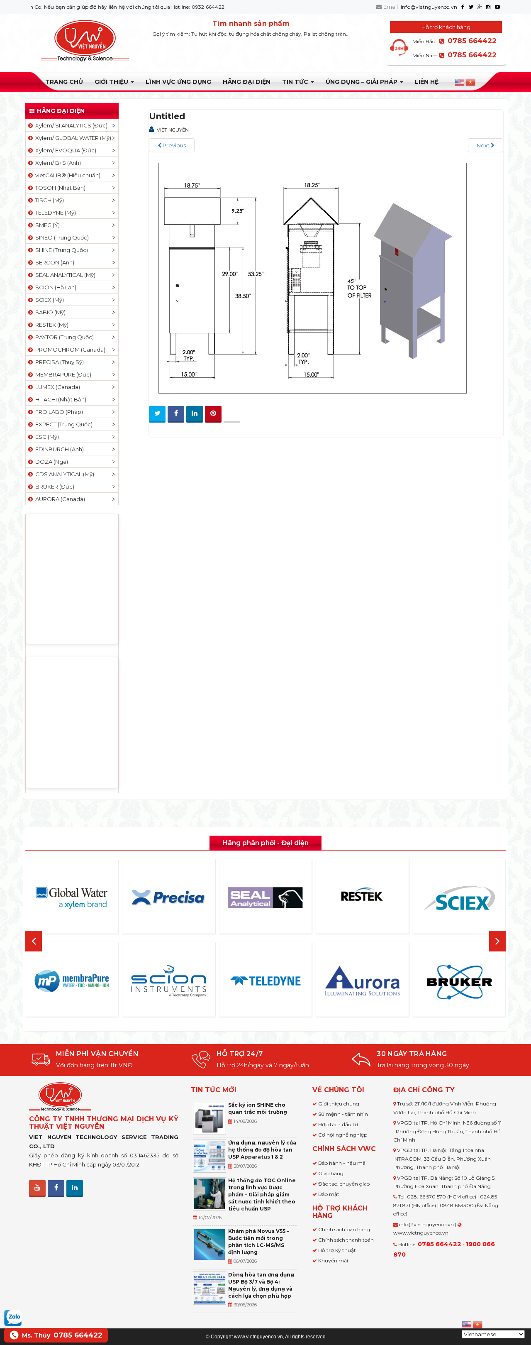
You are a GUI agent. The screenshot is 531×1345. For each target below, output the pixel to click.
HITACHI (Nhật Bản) (59, 399)
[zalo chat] (13, 1317)
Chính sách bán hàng (344, 1229)
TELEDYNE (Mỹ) (54, 212)
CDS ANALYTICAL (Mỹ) (63, 474)
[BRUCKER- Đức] (459, 982)
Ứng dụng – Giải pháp (362, 82)
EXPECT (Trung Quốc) (63, 424)
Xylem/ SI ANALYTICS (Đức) (70, 125)
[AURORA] (362, 980)
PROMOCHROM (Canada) (69, 349)
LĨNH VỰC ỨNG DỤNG (178, 82)
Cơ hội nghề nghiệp (342, 1135)
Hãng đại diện (246, 82)
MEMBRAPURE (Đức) (62, 374)
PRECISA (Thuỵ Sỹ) (58, 362)
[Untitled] (310, 279)
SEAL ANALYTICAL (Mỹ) (64, 274)
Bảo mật (328, 1194)
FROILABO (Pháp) (58, 411)
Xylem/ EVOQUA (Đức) (64, 150)
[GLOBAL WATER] (71, 898)
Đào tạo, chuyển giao (344, 1184)
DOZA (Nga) (50, 461)
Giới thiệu (112, 82)
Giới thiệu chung (338, 1103)
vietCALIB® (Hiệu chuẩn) (66, 175)
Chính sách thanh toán (346, 1240)
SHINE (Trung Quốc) (60, 250)
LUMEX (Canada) (56, 387)
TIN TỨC (296, 82)
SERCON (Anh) (53, 262)
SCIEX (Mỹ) (48, 299)
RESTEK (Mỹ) (50, 324)
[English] (460, 82)
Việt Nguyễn (173, 130)
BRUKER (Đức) (53, 486)
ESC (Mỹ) (46, 436)
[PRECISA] (168, 898)
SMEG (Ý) (46, 225)
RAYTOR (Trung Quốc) (63, 337)
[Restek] (362, 898)
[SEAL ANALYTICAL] (265, 897)
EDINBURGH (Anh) (58, 449)
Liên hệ (426, 82)
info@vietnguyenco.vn (429, 7)
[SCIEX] (459, 897)
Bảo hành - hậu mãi (342, 1163)
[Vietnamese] (470, 82)
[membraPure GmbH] (71, 981)
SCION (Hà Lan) (54, 287)
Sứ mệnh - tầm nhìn (343, 1114)
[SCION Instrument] (168, 981)
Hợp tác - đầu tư (338, 1124)
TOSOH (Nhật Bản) (59, 187)
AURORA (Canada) (59, 499)
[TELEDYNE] (265, 981)
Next (484, 145)
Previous (173, 145)
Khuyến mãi (333, 1260)
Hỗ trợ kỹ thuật (337, 1250)
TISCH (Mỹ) (48, 200)
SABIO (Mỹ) (49, 312)
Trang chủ (64, 82)
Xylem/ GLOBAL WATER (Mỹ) (72, 137)
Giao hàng (330, 1173)
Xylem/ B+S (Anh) (57, 162)
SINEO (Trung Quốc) (61, 237)
